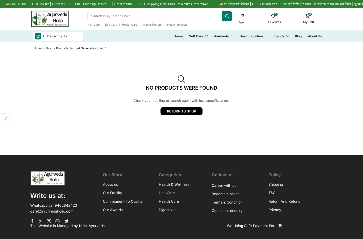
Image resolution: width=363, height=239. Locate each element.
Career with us (224, 185)
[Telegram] (66, 221)
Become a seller (225, 194)
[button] (242, 19)
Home (38, 48)
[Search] (227, 16)
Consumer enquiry (227, 211)
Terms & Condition (227, 202)
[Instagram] (49, 221)
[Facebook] (32, 221)
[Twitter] (40, 221)
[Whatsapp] (57, 221)
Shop (49, 48)
